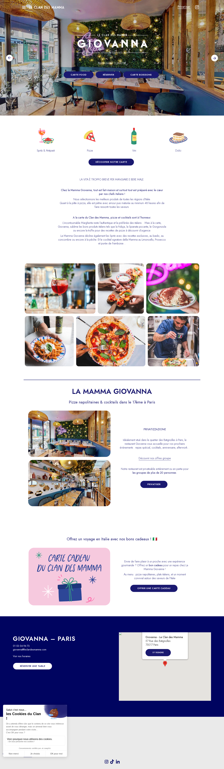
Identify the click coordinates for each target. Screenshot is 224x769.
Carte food (79, 74)
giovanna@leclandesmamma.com (29, 649)
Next (214, 58)
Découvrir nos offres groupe (155, 458)
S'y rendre (158, 652)
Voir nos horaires (21, 656)
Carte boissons (141, 74)
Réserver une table (32, 666)
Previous (9, 58)
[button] (165, 664)
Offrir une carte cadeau (153, 588)
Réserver (108, 74)
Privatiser (184, 7)
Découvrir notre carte (111, 162)
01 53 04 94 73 (21, 646)
